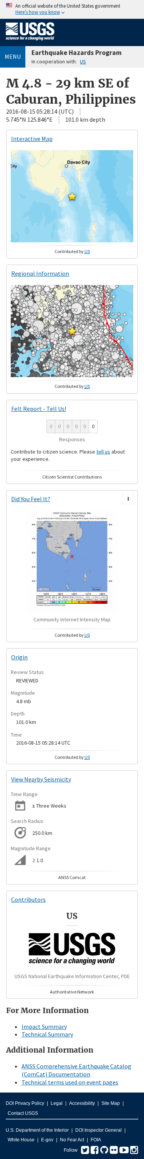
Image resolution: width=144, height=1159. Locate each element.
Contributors (28, 899)
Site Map (110, 1103)
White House (21, 1139)
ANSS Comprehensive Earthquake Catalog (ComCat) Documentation (76, 1070)
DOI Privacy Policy (25, 1103)
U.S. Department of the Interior (37, 1130)
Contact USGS (23, 1113)
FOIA (96, 1139)
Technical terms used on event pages (70, 1082)
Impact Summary (44, 1026)
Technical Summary (47, 1034)
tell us (103, 451)
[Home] (30, 42)
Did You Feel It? (30, 499)
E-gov (47, 1139)
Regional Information (40, 273)
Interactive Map (32, 138)
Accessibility (82, 1103)
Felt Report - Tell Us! (38, 408)
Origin (19, 657)
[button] (72, 196)
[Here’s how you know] (72, 9)
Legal (57, 1103)
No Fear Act (72, 1139)
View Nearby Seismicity (41, 779)
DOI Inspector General (98, 1130)
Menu (13, 56)
